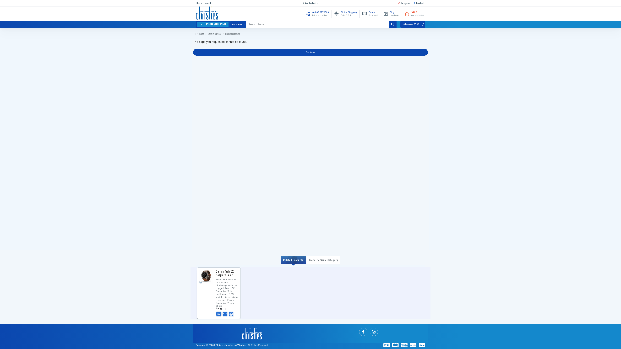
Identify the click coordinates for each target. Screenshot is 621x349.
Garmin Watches (214, 33)
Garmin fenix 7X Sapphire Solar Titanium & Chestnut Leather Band (226, 273)
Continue (310, 52)
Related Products (293, 260)
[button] (218, 314)
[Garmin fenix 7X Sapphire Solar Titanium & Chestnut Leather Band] (206, 276)
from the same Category (323, 260)
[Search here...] (393, 24)
